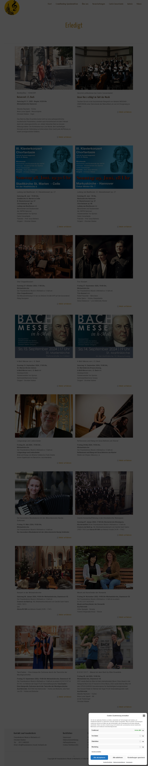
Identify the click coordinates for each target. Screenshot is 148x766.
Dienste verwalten (96, 751)
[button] (144, 716)
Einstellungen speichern (136, 757)
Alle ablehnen (118, 757)
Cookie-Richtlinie (107, 762)
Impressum (129, 762)
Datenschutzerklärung (119, 762)
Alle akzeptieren (99, 757)
